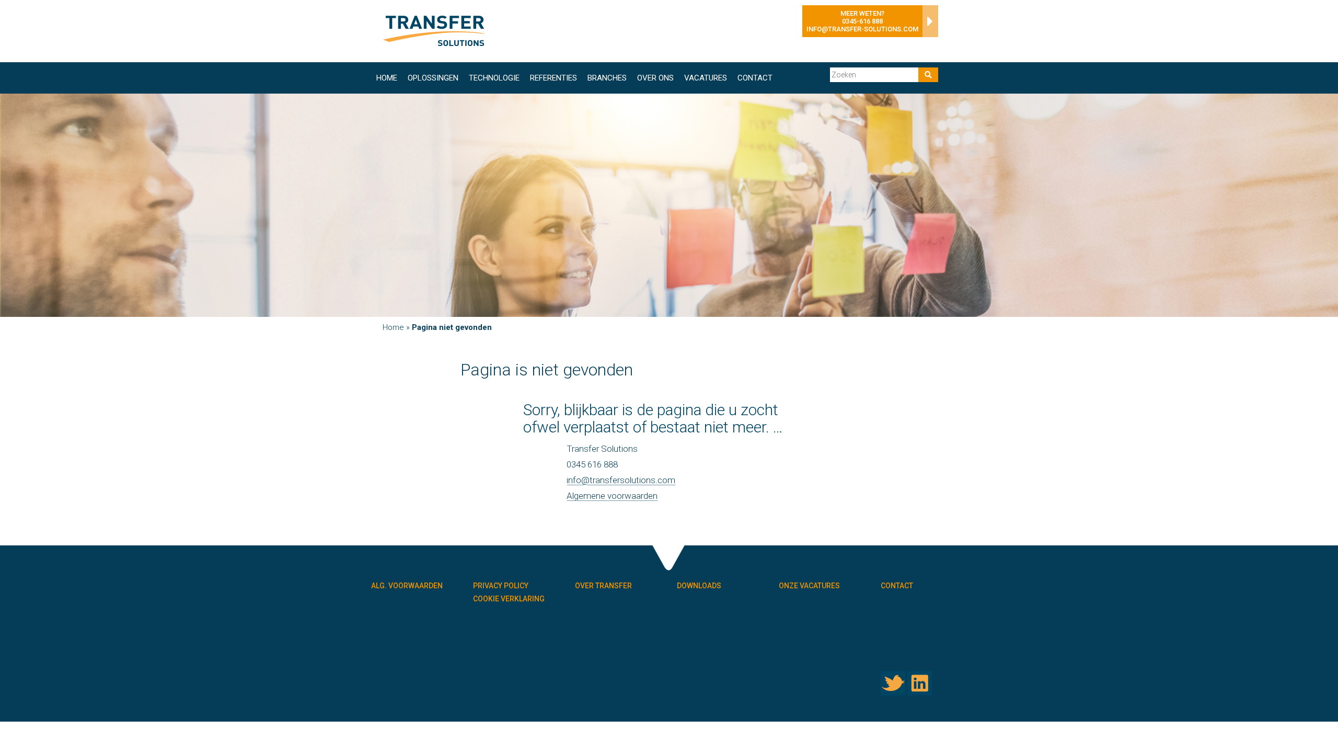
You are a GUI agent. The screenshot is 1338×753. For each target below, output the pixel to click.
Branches (607, 78)
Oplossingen (433, 78)
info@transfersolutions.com (621, 480)
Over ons (655, 78)
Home (386, 78)
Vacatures (705, 78)
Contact (754, 78)
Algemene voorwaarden (612, 495)
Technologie (494, 78)
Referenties (553, 78)
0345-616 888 (862, 21)
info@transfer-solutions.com (862, 29)
